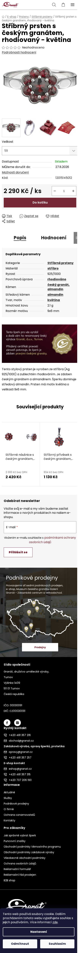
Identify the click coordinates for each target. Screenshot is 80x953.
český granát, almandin (58, 287)
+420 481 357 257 (20, 757)
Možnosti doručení (15, 172)
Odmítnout (20, 944)
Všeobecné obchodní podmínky (24, 858)
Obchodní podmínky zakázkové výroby (29, 852)
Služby (8, 798)
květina (53, 300)
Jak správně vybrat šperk (20, 835)
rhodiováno (56, 279)
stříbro (53, 268)
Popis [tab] (20, 238)
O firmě (9, 809)
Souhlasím (57, 944)
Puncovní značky (14, 841)
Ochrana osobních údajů (20, 863)
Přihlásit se (18, 552)
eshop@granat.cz (20, 769)
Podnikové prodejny (16, 803)
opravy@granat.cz (21, 752)
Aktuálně (9, 792)
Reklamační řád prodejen (20, 875)
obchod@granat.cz (21, 741)
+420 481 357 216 (20, 735)
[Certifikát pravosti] (40, 343)
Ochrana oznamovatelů (19, 815)
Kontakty (9, 820)
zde (55, 922)
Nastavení (38, 932)
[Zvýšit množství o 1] (73, 191)
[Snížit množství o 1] (54, 191)
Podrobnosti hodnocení (19, 52)
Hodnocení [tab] (53, 238)
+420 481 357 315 (20, 774)
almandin (55, 294)
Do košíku (40, 202)
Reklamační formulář (17, 869)
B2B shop (9, 880)
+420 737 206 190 (20, 780)
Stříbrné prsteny (60, 263)
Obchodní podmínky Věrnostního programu (32, 847)
